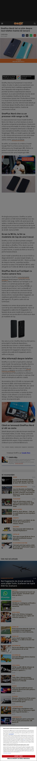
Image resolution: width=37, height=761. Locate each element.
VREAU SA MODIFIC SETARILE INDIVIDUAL (18, 758)
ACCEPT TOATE (18, 756)
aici (23, 739)
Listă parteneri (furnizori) (7, 753)
